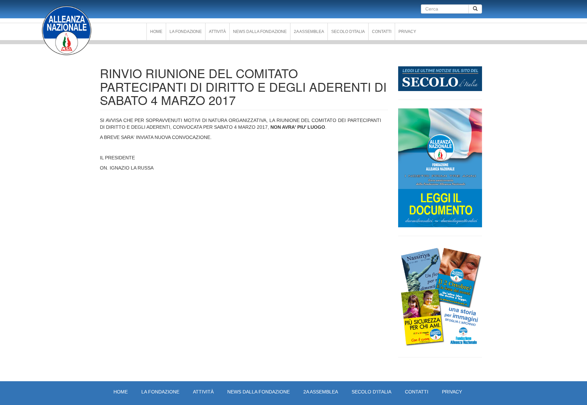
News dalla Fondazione (260, 32)
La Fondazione (186, 32)
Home (156, 32)
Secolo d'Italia (348, 32)
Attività (217, 32)
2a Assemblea (309, 32)
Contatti (381, 32)
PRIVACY (407, 32)
